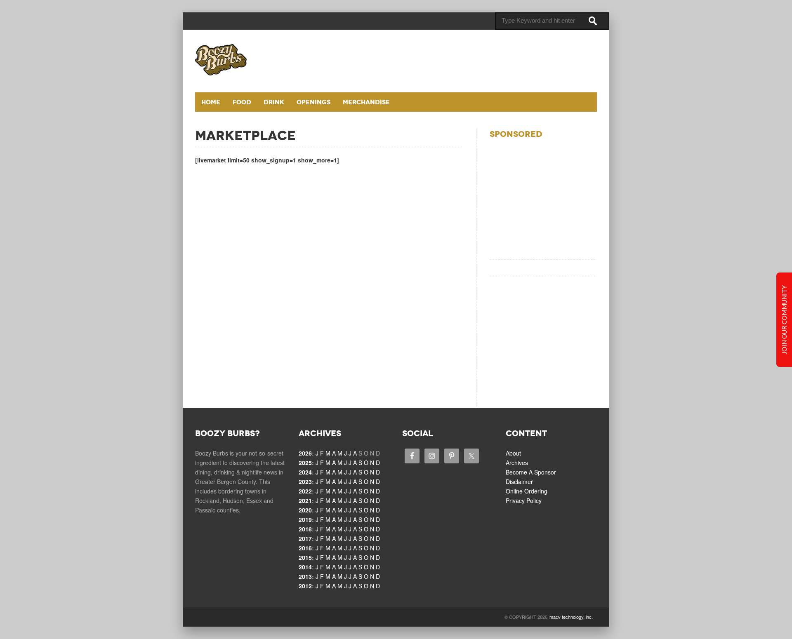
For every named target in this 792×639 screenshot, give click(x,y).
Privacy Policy (524, 500)
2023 (305, 481)
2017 (305, 538)
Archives (517, 462)
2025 (305, 462)
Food (242, 102)
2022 (305, 491)
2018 (305, 529)
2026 (305, 453)
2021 (305, 500)
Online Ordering (526, 491)
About (513, 453)
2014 (305, 567)
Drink (274, 102)
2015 (305, 557)
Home (210, 102)
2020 (305, 510)
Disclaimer (519, 481)
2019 (305, 519)
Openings (313, 102)
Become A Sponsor (531, 472)
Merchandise (366, 102)
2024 (305, 472)
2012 (305, 586)
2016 (305, 548)
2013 (305, 576)
